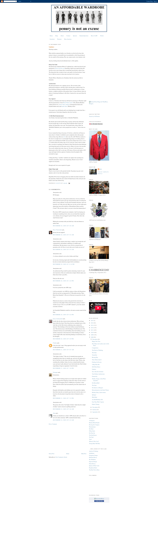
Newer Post (51, 453)
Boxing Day (95, 357)
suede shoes (64, 106)
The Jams (94, 352)
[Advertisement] (67, 439)
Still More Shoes (96, 367)
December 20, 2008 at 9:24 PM (63, 314)
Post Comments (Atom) (61, 457)
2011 (92, 330)
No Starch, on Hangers (97, 387)
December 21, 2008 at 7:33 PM (63, 398)
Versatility (94, 355)
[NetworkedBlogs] (99, 498)
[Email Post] (69, 183)
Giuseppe (55, 372)
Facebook (52, 39)
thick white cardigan (64, 104)
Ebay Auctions (68, 39)
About (62, 36)
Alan (54, 413)
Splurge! (94, 395)
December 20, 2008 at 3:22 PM (63, 281)
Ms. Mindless (92, 459)
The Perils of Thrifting (97, 350)
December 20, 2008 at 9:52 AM (63, 235)
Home (51, 36)
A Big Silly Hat (96, 364)
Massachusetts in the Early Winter (100, 390)
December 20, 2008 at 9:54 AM (63, 249)
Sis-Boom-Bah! (96, 383)
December (95, 339)
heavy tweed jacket (57, 319)
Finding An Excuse (96, 362)
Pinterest (59, 39)
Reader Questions (84, 36)
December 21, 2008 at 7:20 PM (63, 368)
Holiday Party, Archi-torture (99, 392)
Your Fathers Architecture (98, 374)
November (95, 407)
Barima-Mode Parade (94, 422)
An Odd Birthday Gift (97, 399)
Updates (94, 369)
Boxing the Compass (94, 425)
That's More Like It (96, 360)
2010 (92, 332)
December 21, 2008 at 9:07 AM (63, 349)
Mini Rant (94, 397)
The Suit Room (93, 435)
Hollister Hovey (93, 457)
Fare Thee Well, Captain (98, 402)
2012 (92, 327)
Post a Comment (53, 424)
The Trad (91, 437)
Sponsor (75, 36)
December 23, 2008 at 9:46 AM (63, 409)
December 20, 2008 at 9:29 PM (63, 339)
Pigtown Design (93, 461)
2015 (92, 320)
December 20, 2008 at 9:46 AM (63, 226)
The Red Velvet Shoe (94, 470)
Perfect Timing (95, 404)
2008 (92, 337)
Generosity (94, 376)
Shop (56, 36)
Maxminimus (92, 427)
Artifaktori (91, 453)
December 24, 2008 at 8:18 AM (63, 420)
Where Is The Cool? (94, 441)
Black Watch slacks (68, 102)
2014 (92, 323)
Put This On (92, 433)
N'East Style (92, 431)
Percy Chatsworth (57, 230)
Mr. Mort (91, 429)
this (64, 137)
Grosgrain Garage (93, 455)
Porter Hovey (92, 463)
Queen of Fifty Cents (94, 465)
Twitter (102, 36)
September (95, 412)
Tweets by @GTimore (94, 116)
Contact (68, 36)
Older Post (83, 453)
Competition (95, 348)
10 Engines (92, 420)
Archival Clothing (93, 451)
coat (60, 68)
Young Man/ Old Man (94, 443)
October (94, 409)
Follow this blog (99, 501)
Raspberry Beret (93, 468)
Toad (90, 439)
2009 (92, 335)
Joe (101, 169)
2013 (92, 325)
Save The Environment (97, 371)
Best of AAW (94, 36)
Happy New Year (96, 341)
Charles (55, 343)
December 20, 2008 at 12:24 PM (64, 264)
